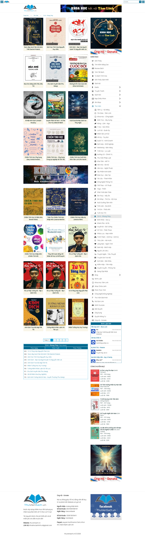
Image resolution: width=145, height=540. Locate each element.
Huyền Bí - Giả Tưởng (104, 226)
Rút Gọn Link (99, 301)
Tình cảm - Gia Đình (104, 206)
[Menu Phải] (143, 2)
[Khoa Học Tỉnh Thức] (55, 184)
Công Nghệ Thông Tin (105, 182)
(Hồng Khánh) (109, 400)
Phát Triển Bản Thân (104, 192)
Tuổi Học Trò (101, 213)
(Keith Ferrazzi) (109, 371)
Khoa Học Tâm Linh (101, 282)
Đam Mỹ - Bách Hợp (104, 247)
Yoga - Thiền (101, 189)
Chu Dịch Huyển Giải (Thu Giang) (37, 371)
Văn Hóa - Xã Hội (103, 165)
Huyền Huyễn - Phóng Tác (106, 268)
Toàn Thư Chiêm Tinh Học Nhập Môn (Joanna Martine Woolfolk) (55, 219)
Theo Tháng (77, 348)
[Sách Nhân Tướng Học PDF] (78, 312)
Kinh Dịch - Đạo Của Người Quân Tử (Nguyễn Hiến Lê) (45, 360)
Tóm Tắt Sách (99, 72)
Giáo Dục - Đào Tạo (104, 175)
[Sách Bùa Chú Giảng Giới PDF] (33, 68)
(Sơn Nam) (110, 414)
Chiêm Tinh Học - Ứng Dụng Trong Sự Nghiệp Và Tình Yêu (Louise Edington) (55, 159)
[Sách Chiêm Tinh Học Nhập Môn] (33, 238)
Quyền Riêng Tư (100, 316)
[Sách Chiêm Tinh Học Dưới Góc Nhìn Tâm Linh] (78, 142)
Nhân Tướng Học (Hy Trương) (78, 327)
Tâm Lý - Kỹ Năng (103, 110)
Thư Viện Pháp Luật (104, 158)
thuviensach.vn (35, 523)
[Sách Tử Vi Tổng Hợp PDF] (78, 275)
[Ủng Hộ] (106, 54)
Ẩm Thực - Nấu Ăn (103, 196)
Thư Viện (36, 15)
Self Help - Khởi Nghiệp (105, 144)
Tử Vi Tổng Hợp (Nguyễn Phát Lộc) (39, 351)
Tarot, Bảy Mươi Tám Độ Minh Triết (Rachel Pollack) (44, 354)
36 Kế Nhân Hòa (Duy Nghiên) (37, 374)
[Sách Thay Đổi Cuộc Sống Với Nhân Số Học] (56, 238)
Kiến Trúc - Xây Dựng (104, 120)
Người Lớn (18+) (102, 251)
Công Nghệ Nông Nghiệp (103, 294)
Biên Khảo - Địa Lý (103, 220)
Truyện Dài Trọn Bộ (104, 257)
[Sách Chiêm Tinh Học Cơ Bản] (33, 202)
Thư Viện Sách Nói (101, 297)
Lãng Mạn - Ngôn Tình (105, 244)
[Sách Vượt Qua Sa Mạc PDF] (78, 105)
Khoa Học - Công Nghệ (105, 116)
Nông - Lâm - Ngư (103, 123)
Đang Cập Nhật (102, 271)
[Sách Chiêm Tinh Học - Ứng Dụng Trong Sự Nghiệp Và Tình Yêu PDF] (56, 142)
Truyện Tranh (99, 91)
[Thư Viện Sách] (6, 2)
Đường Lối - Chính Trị (104, 154)
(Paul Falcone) (111, 385)
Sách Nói (98, 95)
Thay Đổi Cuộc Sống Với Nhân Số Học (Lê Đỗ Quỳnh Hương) (55, 256)
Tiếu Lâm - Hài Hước (104, 240)
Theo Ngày (34, 348)
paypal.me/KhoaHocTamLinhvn (74, 522)
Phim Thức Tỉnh (100, 290)
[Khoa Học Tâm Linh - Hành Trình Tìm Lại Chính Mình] (106, 475)
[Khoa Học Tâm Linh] (106, 48)
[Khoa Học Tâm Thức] (91, 12)
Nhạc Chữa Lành (100, 286)
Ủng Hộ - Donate (100, 320)
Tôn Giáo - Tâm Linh (104, 113)
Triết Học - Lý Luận (104, 151)
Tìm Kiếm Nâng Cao (102, 64)
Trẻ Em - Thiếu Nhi (103, 209)
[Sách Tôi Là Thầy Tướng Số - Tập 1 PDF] (56, 275)
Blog (96, 275)
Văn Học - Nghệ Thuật (105, 168)
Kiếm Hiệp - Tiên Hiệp (104, 264)
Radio (97, 87)
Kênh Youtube (99, 305)
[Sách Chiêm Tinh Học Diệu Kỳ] (78, 202)
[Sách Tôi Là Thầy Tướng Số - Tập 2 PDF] (33, 275)
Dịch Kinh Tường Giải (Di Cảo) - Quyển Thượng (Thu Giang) (46, 377)
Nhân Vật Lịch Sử (103, 134)
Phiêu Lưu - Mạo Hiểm (105, 233)
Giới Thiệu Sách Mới (102, 80)
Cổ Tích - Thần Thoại (104, 230)
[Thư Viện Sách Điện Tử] (106, 519)
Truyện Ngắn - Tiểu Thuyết (106, 254)
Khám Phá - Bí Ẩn (103, 223)
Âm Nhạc (98, 102)
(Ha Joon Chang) (110, 429)
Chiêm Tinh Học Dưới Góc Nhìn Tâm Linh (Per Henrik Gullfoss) (78, 159)
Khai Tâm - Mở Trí (103, 161)
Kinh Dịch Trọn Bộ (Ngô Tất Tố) (37, 363)
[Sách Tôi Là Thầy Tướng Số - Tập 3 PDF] (78, 238)
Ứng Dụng (98, 313)
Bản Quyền (98, 309)
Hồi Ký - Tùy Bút (102, 137)
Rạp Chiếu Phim (100, 98)
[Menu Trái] (1, 2)
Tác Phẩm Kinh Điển (104, 171)
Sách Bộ (98, 83)
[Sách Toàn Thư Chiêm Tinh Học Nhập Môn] (56, 202)
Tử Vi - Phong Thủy (48, 15)
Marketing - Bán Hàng (105, 147)
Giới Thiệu (98, 61)
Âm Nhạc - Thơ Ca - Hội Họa (107, 199)
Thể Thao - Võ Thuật (104, 185)
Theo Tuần (55, 348)
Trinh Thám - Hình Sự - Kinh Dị (108, 237)
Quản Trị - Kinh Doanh (105, 141)
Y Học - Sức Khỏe (103, 127)
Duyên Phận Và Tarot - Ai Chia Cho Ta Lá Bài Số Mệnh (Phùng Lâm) (55, 123)
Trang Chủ (25, 15)
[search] (140, 2)
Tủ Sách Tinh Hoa (101, 76)
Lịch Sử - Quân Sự (103, 130)
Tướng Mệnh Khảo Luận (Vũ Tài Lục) (39, 368)
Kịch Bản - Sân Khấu (104, 261)
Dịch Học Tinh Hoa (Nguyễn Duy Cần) (40, 357)
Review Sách (99, 68)
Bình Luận (98, 279)
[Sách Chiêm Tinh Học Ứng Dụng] (33, 142)
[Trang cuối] (66, 340)
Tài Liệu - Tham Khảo (104, 178)
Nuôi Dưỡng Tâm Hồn (104, 202)
